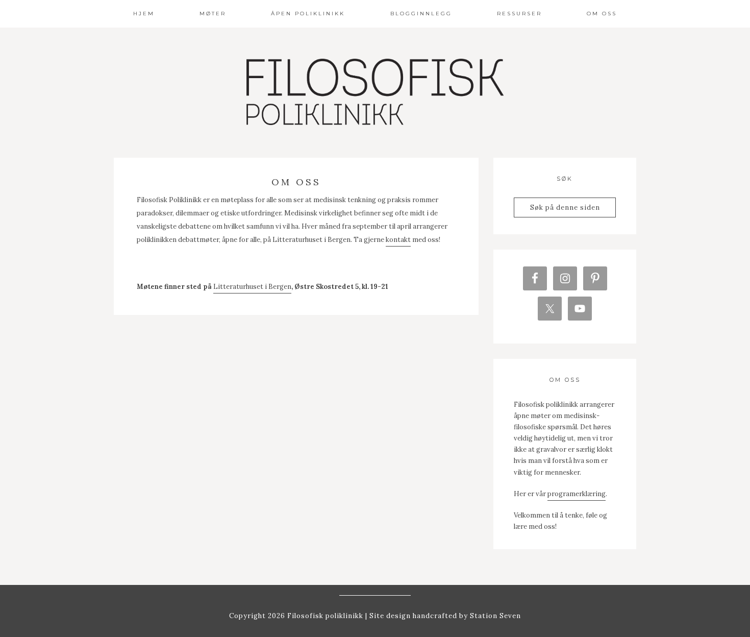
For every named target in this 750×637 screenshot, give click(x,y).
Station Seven (494, 615)
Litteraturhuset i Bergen (252, 286)
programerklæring (576, 493)
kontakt (398, 239)
